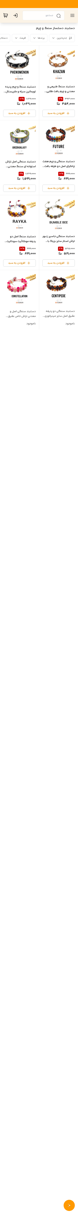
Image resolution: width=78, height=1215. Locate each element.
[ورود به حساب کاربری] (16, 15)
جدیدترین (62, 38)
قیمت (23, 38)
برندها (41, 38)
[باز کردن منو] (71, 15)
